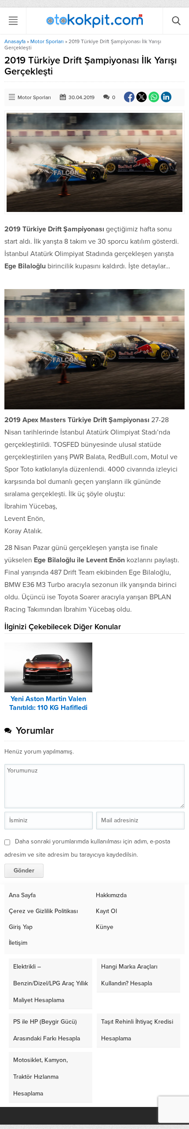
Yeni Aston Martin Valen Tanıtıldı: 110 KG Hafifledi (48, 703)
